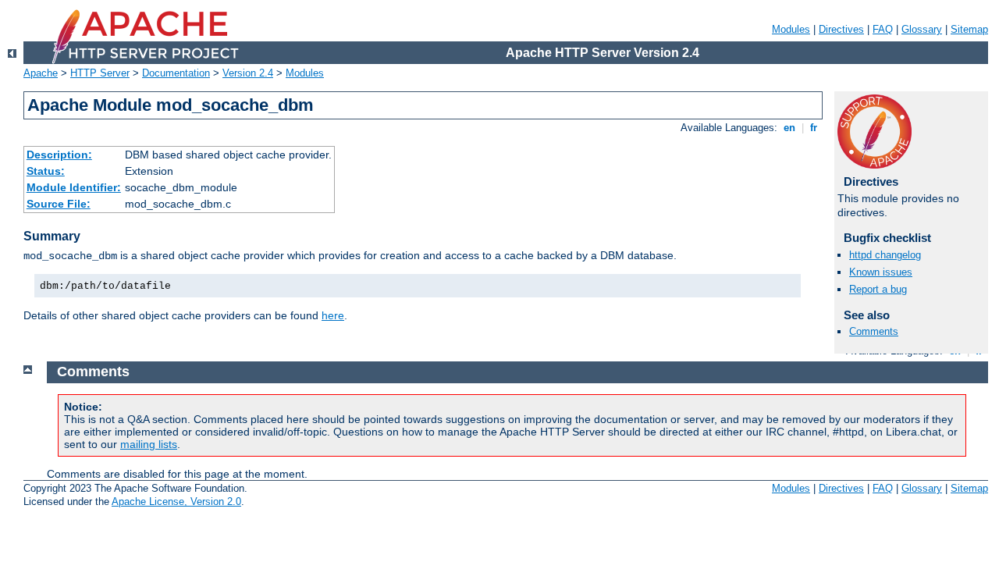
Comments (873, 331)
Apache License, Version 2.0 (176, 501)
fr (813, 127)
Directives (841, 29)
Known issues (880, 272)
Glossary (921, 29)
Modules (791, 29)
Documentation (176, 73)
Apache (40, 73)
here (333, 315)
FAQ (883, 29)
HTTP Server (100, 73)
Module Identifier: (74, 187)
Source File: (59, 203)
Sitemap (969, 29)
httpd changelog (885, 255)
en (789, 127)
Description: (59, 154)
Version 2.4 (247, 73)
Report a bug (878, 289)
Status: (46, 171)
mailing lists (148, 444)
